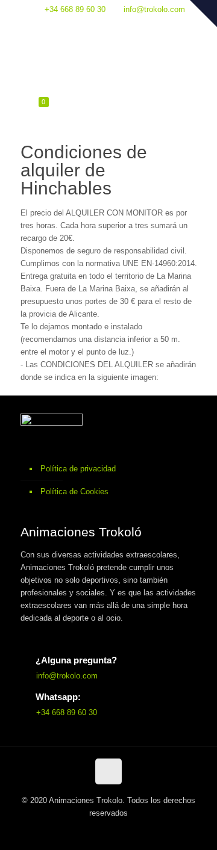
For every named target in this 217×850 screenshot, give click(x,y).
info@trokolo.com (154, 9)
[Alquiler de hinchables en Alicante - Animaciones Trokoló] (109, 62)
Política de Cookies (74, 491)
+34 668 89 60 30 (75, 9)
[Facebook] (108, 25)
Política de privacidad (78, 468)
